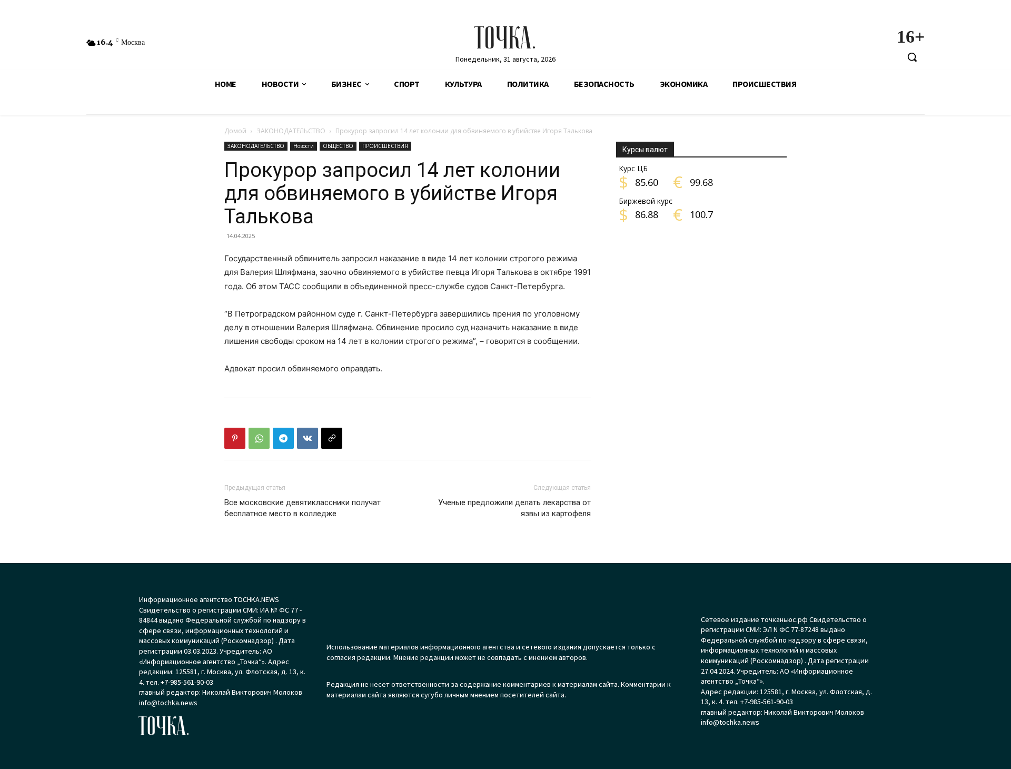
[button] (912, 57)
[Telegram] (283, 438)
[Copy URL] (331, 438)
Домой (235, 130)
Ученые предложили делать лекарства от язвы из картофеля (514, 508)
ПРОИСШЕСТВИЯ (385, 146)
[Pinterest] (234, 438)
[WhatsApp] (259, 438)
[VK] (307, 438)
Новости (303, 146)
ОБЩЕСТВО (338, 146)
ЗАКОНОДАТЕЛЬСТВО (290, 130)
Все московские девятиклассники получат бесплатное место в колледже (302, 508)
